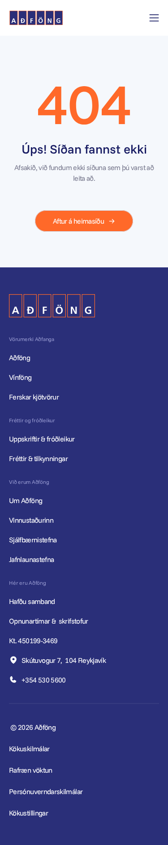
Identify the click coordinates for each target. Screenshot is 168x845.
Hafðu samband (32, 601)
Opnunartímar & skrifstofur (49, 620)
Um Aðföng (25, 500)
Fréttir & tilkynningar (38, 458)
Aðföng (19, 357)
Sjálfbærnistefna (33, 539)
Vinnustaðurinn (31, 520)
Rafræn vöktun (30, 770)
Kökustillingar (28, 812)
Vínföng (20, 377)
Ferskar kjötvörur (34, 396)
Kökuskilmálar (29, 748)
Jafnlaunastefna (31, 559)
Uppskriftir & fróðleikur (42, 438)
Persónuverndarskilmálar (45, 791)
